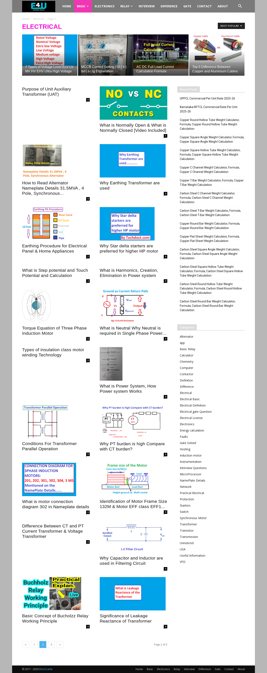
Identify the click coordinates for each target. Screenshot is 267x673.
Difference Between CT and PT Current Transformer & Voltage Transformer (53, 531)
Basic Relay (187, 349)
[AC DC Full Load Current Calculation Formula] (161, 51)
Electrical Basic (190, 399)
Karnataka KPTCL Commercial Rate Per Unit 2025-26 (208, 109)
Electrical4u (46, 669)
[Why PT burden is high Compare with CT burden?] (133, 421)
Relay (124, 6)
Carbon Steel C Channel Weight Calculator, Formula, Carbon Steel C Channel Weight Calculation (207, 198)
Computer (186, 368)
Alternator (186, 336)
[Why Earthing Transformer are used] (133, 160)
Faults (184, 437)
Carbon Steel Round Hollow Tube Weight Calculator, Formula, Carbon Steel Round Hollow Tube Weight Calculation (211, 288)
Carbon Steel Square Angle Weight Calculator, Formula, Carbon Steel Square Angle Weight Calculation (210, 254)
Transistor (187, 530)
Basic (81, 6)
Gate (187, 6)
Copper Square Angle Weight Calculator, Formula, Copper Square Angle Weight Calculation (212, 139)
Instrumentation (191, 462)
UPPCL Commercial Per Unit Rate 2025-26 (207, 98)
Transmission (189, 537)
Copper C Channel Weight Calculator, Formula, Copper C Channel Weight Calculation (210, 170)
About (223, 6)
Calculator (186, 355)
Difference (169, 6)
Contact (204, 6)
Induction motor (191, 455)
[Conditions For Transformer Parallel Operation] (56, 421)
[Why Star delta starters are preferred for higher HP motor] (133, 223)
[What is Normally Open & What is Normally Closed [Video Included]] (133, 103)
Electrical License (191, 418)
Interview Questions (193, 468)
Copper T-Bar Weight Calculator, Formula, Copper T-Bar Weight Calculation (212, 182)
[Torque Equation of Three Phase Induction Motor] (56, 306)
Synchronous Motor (193, 518)
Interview (147, 6)
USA (182, 549)
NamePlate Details (192, 480)
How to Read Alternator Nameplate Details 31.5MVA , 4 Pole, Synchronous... (53, 188)
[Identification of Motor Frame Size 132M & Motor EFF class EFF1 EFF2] (133, 479)
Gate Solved (188, 443)
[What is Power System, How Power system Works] (133, 363)
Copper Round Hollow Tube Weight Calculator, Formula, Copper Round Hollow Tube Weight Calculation (209, 124)
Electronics (105, 6)
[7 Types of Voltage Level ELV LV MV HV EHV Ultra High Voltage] (49, 50)
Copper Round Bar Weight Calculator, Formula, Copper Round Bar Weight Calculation (210, 226)
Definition (186, 380)
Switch (184, 512)
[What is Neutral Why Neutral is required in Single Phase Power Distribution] (133, 306)
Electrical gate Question (196, 412)
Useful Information (192, 555)
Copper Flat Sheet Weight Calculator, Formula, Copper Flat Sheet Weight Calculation (210, 239)
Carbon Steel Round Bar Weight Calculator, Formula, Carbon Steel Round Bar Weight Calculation (208, 306)
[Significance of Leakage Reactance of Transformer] (133, 593)
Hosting (185, 449)
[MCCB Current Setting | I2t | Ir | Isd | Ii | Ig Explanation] (105, 55)
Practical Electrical (192, 493)
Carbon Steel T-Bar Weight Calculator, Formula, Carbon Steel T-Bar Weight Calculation (210, 213)
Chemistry (186, 362)
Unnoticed (187, 543)
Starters (185, 505)
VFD (182, 562)
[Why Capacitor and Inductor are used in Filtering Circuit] (133, 537)
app (182, 343)
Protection (187, 499)
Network (185, 487)
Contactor (186, 374)
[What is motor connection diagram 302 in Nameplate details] (56, 479)
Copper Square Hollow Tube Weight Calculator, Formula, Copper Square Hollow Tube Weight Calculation (210, 154)
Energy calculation (192, 430)
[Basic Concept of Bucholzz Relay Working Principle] (56, 593)
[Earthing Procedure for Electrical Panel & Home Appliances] (56, 223)
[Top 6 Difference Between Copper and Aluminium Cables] (216, 48)
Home (66, 6)
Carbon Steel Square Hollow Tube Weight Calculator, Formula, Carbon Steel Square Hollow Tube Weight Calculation (211, 271)
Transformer (188, 524)
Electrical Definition (193, 405)
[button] (240, 7)
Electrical (38, 19)
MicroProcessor (190, 474)
